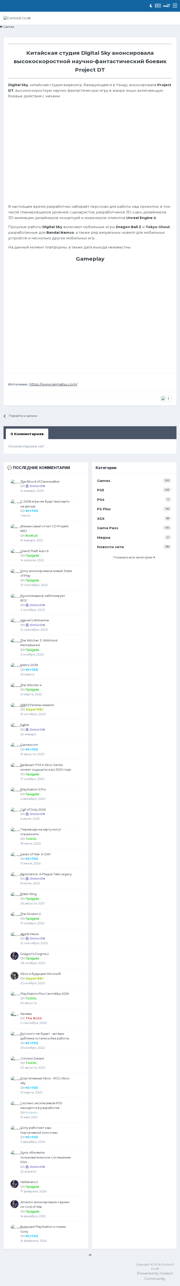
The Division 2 (30, 914)
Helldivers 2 (29, 1182)
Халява (26, 1014)
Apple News (29, 934)
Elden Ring (28, 894)
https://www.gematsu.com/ (53, 384)
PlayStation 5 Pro (33, 789)
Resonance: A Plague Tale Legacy (46, 874)
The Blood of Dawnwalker (40, 481)
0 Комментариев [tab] (27, 434)
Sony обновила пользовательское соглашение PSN (45, 1157)
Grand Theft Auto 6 (34, 551)
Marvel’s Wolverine (34, 620)
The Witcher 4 (30, 685)
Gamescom (29, 745)
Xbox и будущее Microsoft (40, 974)
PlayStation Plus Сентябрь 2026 (44, 993)
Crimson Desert (32, 1058)
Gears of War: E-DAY (35, 854)
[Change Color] (165, 6)
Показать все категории (133, 557)
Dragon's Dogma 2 (34, 954)
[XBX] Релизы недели (37, 705)
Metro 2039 (29, 665)
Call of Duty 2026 (33, 809)
